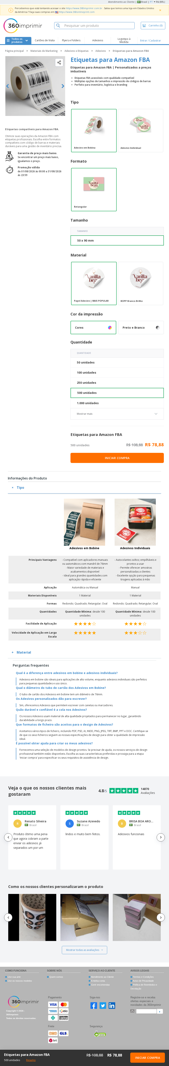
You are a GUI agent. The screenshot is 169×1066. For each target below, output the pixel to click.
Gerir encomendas (100, 984)
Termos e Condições (143, 977)
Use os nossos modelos (19, 981)
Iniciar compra (117, 458)
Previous (7, 86)
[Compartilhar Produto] (59, 62)
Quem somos (56, 977)
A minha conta (97, 981)
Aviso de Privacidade (143, 981)
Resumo (31, 1060)
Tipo (20, 487)
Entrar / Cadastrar (150, 40)
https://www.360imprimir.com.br (84, 8)
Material (24, 652)
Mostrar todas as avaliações (82, 950)
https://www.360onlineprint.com (77, 11)
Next (63, 86)
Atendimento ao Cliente (121, 1)
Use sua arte (14, 977)
